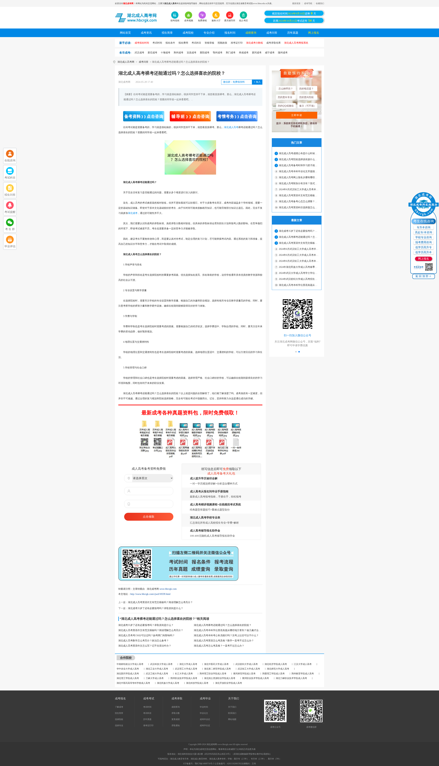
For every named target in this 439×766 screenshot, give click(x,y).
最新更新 (296, 3)
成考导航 (308, 3)
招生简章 (167, 32)
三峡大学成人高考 (155, 678)
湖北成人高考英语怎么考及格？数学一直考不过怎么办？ (224, 640)
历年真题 (292, 32)
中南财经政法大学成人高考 (130, 664)
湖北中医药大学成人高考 (216, 664)
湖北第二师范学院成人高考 (217, 668)
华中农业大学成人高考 (128, 668)
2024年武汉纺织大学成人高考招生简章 (299, 279)
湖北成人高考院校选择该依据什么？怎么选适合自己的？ (299, 159)
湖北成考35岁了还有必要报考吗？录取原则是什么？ (155, 608)
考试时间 (147, 707)
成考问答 (271, 32)
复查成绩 (175, 719)
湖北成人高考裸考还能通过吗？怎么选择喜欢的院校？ (222, 625)
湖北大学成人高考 (188, 664)
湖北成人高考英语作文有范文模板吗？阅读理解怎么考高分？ (160, 602)
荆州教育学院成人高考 (303, 673)
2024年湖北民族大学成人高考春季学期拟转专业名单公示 (299, 267)
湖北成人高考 (231, 127)
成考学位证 (205, 725)
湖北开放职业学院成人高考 (228, 683)
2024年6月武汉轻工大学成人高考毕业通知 (299, 249)
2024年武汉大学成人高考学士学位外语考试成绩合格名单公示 (299, 273)
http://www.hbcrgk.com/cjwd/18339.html (150, 594)
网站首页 (125, 32)
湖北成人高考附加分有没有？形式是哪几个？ (299, 183)
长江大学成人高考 (184, 673)
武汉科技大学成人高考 (161, 664)
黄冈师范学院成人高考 (244, 673)
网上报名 (313, 32)
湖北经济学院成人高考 (276, 664)
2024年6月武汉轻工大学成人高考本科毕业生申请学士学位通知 (299, 189)
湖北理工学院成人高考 (128, 678)
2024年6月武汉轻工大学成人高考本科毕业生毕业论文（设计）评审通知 (299, 261)
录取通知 (175, 725)
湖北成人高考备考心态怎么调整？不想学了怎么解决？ (299, 201)
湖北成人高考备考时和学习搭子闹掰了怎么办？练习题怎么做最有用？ (299, 165)
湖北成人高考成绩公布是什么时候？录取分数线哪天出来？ (299, 153)
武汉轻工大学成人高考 (249, 668)
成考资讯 (146, 32)
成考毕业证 (205, 719)
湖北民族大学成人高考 (168, 683)
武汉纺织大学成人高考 (246, 664)
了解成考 (119, 707)
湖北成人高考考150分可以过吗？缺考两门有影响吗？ (146, 635)
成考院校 (188, 32)
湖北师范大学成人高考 (278, 668)
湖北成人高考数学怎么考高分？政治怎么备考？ (143, 640)
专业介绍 (209, 32)
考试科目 (147, 713)
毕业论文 (204, 713)
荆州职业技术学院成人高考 (183, 678)
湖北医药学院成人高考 (128, 673)
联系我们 (232, 713)
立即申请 (296, 115)
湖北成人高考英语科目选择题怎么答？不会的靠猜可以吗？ (299, 207)
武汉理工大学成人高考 (186, 668)
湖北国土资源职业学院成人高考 (219, 678)
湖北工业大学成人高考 (157, 668)
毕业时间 (204, 707)
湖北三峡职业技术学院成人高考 (291, 678)
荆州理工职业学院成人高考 (213, 673)
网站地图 (232, 719)
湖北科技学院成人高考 (197, 683)
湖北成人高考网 (125, 62)
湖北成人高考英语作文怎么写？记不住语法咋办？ (144, 645)
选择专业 (119, 725)
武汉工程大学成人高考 (157, 673)
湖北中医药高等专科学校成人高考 (133, 683)
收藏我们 (320, 3)
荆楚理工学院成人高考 (273, 673)
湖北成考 (133, 213)
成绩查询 (250, 32)
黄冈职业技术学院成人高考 (255, 678)
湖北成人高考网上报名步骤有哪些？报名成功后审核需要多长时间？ (299, 177)
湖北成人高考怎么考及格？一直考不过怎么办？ (219, 645)
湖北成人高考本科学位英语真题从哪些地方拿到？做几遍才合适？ (228, 630)
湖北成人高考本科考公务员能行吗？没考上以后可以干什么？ (226, 635)
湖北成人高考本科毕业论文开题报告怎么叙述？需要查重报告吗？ (299, 171)
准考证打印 (148, 725)
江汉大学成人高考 (303, 664)
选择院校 (119, 719)
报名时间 (229, 32)
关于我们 (232, 707)
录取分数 (175, 713)
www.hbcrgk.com (168, 589)
